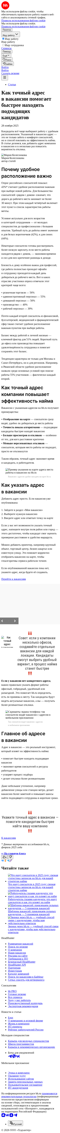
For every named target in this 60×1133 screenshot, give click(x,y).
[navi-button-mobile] (4, 77)
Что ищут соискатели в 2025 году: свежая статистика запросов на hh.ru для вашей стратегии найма (31, 887)
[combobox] (15, 1123)
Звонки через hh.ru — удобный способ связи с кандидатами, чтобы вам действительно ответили (33, 929)
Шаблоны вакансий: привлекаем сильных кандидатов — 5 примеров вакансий (32, 913)
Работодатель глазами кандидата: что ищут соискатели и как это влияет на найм (32, 901)
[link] (7, 59)
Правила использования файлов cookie (23, 26)
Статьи (12, 84)
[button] (5, 67)
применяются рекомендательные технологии (29, 1095)
